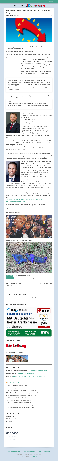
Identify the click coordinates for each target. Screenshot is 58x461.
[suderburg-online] (29, 5)
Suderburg (38, 278)
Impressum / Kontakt (14, 451)
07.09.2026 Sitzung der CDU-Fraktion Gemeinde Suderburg (21, 390)
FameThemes (34, 456)
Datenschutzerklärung (29, 451)
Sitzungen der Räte (13, 382)
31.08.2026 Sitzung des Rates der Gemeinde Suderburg (20, 407)
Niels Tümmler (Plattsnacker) (13, 419)
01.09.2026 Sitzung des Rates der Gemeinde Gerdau (19, 402)
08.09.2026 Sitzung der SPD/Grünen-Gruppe (17, 388)
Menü (9, 2)
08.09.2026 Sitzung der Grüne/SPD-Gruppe (17, 385)
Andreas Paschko (9, 15)
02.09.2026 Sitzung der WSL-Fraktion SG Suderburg (19, 397)
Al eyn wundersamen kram (44, 283)
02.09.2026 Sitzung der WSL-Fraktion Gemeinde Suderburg (21, 395)
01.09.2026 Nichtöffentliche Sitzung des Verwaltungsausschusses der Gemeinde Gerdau (28, 405)
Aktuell (15, 275)
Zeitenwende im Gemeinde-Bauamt (38, 370)
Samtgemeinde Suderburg (24, 275)
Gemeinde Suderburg (29, 278)
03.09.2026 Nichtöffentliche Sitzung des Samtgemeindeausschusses (23, 393)
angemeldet (14, 297)
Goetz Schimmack (10, 421)
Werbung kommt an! (44, 451)
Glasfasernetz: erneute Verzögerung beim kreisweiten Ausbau (29, 376)
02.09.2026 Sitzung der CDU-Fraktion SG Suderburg (19, 400)
